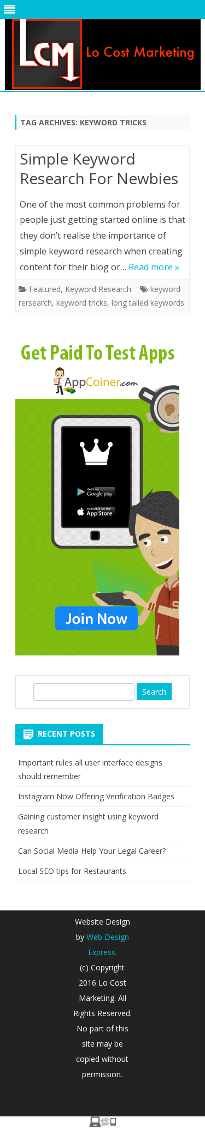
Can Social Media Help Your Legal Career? (92, 851)
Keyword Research (98, 289)
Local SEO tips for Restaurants (72, 871)
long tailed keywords (148, 302)
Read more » (153, 267)
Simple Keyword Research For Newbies (99, 168)
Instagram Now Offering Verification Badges (96, 796)
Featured (45, 289)
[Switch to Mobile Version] (102, 1124)
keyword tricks (81, 302)
